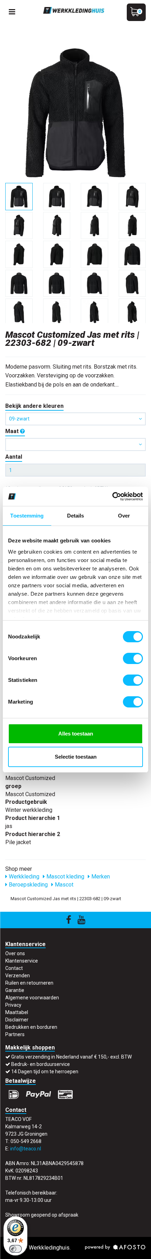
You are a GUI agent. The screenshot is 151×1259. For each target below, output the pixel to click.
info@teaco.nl (25, 1148)
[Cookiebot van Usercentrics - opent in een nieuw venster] (112, 496)
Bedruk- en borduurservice (40, 1064)
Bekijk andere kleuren (34, 406)
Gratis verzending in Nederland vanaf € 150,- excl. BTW (71, 1057)
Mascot (63, 884)
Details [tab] (75, 516)
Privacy (13, 1005)
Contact (14, 968)
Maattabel (16, 1012)
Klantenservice (21, 961)
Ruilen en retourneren (29, 983)
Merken (100, 876)
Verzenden (17, 975)
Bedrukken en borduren (31, 1027)
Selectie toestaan (76, 757)
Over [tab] (124, 516)
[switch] (133, 658)
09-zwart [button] (19, 419)
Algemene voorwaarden (32, 997)
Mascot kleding (64, 876)
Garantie (14, 990)
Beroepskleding (27, 884)
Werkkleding (23, 876)
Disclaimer (16, 1019)
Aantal (13, 456)
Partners (15, 1034)
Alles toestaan (75, 734)
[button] (75, 444)
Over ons (15, 953)
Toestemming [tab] (27, 516)
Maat (12, 431)
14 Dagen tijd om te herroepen (44, 1071)
